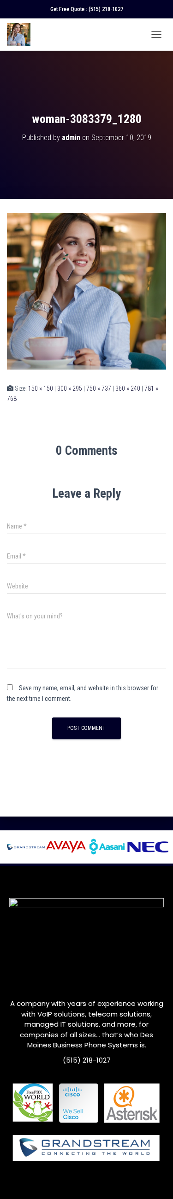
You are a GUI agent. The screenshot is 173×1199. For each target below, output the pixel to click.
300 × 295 (69, 388)
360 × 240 (127, 388)
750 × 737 (98, 388)
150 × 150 (40, 388)
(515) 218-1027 (106, 9)
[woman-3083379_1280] (86, 290)
